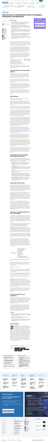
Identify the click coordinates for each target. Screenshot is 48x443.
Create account (4, 420)
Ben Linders (5, 24)
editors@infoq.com (14, 440)
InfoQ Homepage (4, 10)
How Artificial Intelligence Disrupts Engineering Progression (8, 363)
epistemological (12, 207)
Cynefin (21, 349)
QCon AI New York (17, 432)
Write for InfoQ (4, 425)
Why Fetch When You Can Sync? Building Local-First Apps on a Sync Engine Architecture (41, 386)
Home (3, 419)
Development (5, 375)
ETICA (11, 239)
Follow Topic (28, 345)
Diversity (3, 433)
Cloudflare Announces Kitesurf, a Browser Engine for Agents (24, 357)
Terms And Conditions (37, 440)
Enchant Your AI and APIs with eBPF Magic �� (41, 383)
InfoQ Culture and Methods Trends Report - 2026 (9, 366)
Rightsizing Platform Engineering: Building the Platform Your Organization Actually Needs (23, 379)
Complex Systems (26, 349)
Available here (17, 315)
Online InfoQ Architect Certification (17, 423)
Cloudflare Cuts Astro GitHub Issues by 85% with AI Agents (24, 362)
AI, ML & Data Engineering (32, 375)
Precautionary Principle (20, 206)
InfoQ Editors (3, 426)
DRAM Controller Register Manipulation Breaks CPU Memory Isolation (6, 379)
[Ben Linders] (2, 24)
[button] (40, 26)
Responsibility (17, 349)
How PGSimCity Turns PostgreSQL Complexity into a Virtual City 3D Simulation (6, 383)
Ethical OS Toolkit (13, 266)
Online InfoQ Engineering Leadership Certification (18, 426)
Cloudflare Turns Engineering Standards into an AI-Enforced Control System (24, 364)
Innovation (20, 350)
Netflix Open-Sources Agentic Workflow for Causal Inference (24, 359)
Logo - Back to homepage (5, 3)
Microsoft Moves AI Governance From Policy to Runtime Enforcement (14, 379)
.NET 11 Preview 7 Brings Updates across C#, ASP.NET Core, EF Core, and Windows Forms (24, 360)
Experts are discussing (23, 130)
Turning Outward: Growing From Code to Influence (24, 387)
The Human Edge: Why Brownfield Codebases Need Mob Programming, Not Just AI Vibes (24, 366)
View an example (9, 398)
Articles (7, 10)
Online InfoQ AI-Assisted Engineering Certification (18, 428)
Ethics (16, 350)
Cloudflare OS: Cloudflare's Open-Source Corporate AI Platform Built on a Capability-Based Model (33, 387)
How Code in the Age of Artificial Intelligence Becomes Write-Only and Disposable (8, 358)
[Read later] (15, 19)
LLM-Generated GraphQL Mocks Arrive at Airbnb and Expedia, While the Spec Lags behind (6, 387)
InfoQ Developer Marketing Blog (4, 432)
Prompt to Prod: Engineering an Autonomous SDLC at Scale (32, 379)
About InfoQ (3, 427)
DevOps (40, 375)
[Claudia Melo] (2, 21)
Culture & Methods (5, 12)
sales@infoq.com (9, 440)
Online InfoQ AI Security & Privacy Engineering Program (19, 421)
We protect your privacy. (4, 413)
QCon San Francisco (17, 430)
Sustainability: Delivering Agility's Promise (16, 305)
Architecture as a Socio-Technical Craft (14, 385)
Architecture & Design (14, 375)
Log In (3, 421)
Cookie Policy (42, 440)
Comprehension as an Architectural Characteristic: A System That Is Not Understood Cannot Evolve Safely (8, 360)
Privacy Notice (33, 440)
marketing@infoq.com (19, 440)
